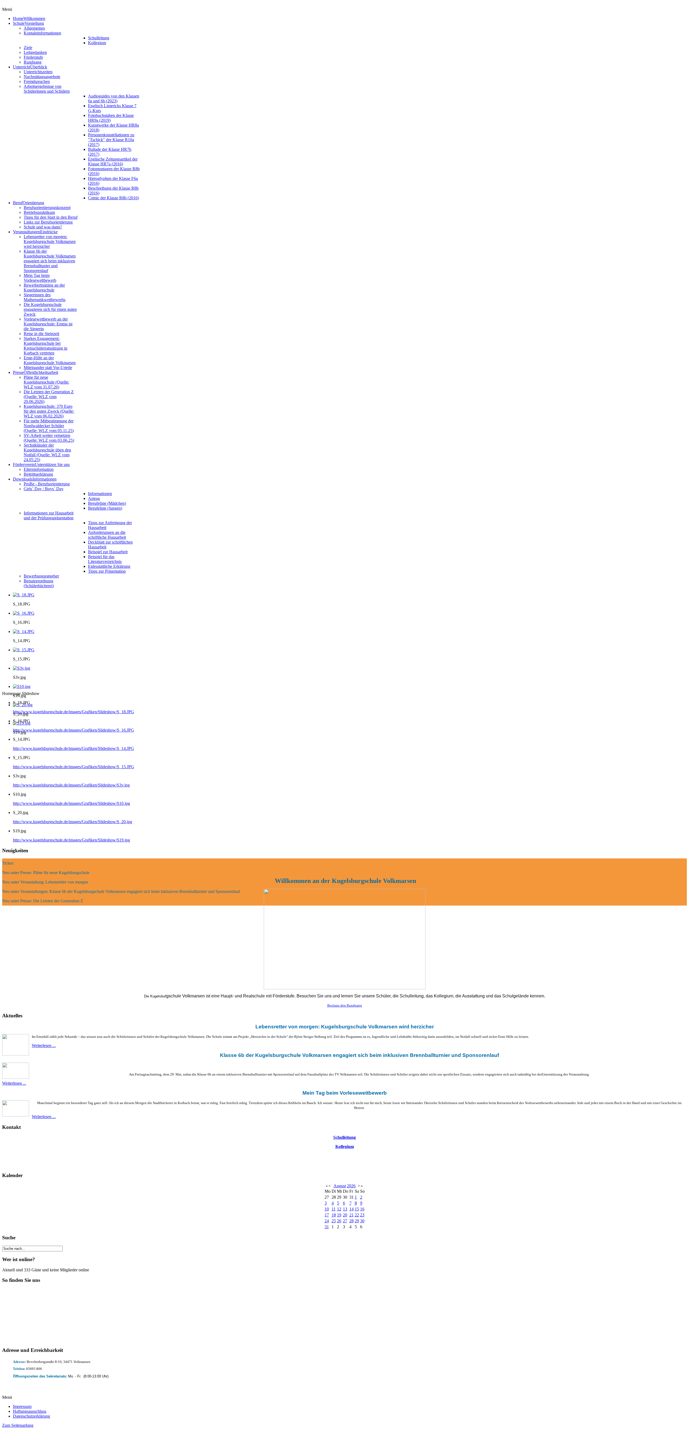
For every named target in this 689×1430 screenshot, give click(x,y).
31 (327, 1226)
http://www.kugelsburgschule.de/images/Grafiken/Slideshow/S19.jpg (71, 840)
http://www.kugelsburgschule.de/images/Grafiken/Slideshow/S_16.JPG (73, 730)
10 (327, 1209)
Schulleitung (344, 1137)
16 (362, 1209)
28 (351, 1221)
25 (334, 1221)
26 (339, 1221)
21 (351, 1215)
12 (339, 1209)
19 (339, 1215)
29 (357, 1221)
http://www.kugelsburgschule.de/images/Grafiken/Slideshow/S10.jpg (71, 803)
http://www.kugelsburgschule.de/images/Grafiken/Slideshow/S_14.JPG (73, 748)
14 (351, 1209)
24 (327, 1221)
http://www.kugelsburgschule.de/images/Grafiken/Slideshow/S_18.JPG (73, 711)
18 (334, 1215)
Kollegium (344, 1146)
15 (357, 1209)
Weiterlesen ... (44, 1045)
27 (345, 1221)
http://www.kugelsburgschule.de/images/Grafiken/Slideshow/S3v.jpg (71, 785)
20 (345, 1215)
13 (345, 1209)
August (339, 1186)
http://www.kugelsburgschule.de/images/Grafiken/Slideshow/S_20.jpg (72, 821)
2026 (351, 1186)
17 (327, 1215)
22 (357, 1215)
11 (334, 1209)
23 (362, 1215)
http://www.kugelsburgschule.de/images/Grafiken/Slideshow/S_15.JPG (73, 766)
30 (362, 1221)
